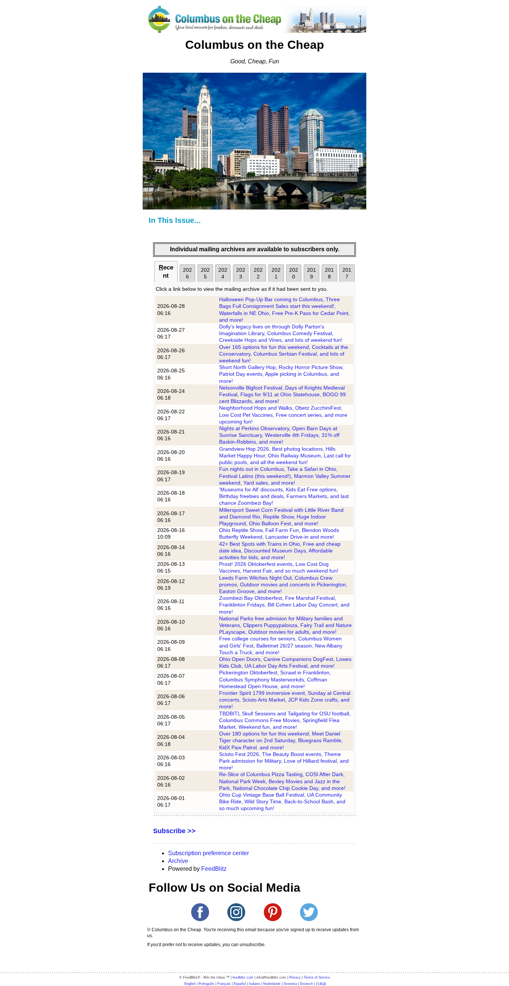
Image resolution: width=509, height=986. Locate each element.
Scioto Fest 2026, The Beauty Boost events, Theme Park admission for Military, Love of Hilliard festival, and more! (284, 761)
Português (206, 984)
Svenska (290, 984)
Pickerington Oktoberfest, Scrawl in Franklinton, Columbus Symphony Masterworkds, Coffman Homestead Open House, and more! (275, 679)
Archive (178, 861)
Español (240, 984)
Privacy (295, 977)
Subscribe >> (174, 831)
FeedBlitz (214, 869)
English (190, 984)
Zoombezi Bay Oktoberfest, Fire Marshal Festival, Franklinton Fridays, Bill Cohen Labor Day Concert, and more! (284, 604)
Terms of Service (317, 977)
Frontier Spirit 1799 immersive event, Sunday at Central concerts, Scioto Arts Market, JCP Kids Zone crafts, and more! (284, 699)
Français (224, 984)
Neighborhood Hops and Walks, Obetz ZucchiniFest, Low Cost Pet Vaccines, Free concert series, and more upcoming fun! (283, 414)
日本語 (321, 984)
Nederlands (272, 984)
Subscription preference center (208, 853)
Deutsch (306, 984)
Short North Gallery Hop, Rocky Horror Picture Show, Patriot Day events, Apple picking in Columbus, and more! (281, 374)
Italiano (254, 984)
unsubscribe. (253, 944)
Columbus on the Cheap (254, 44)
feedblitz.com (243, 977)
